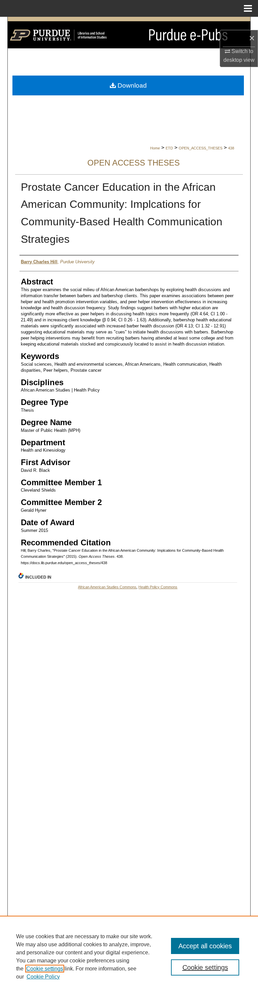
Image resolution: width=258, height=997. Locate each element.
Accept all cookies (205, 946)
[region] (129, 956)
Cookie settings (44, 968)
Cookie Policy (43, 977)
